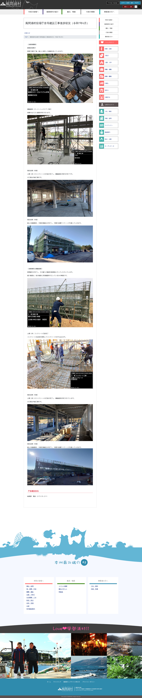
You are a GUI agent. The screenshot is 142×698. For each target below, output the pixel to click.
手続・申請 (94, 589)
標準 (132, 3)
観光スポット (63, 589)
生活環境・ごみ (31, 597)
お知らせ (27, 33)
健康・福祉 (30, 592)
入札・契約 (94, 586)
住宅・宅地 (30, 603)
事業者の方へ (109, 12)
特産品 (61, 592)
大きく (137, 3)
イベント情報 (63, 586)
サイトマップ (57, 682)
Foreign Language (113, 3)
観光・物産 (71, 12)
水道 (27, 606)
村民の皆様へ (33, 12)
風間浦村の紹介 (52, 12)
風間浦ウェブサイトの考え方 (71, 682)
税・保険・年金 (31, 589)
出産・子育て (30, 595)
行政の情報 (90, 12)
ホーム (49, 682)
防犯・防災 (30, 600)
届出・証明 (30, 586)
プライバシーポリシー (88, 682)
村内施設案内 (30, 609)
